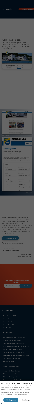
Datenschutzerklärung (6, 403)
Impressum (14, 403)
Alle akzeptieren (11, 400)
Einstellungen (26, 400)
